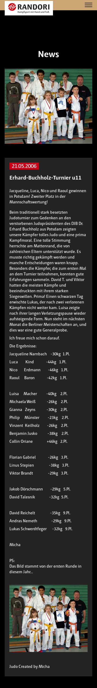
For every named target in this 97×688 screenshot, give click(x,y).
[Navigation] (88, 5)
